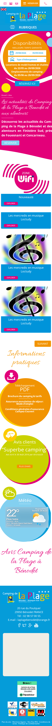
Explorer (11, 203)
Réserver (10, 143)
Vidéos (6, 3)
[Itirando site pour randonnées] (22, 712)
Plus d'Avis (24, 466)
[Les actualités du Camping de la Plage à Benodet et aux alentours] (26, 16)
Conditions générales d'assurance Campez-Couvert (24, 410)
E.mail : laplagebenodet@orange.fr (29, 620)
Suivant (42, 343)
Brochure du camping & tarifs (25, 396)
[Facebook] (20, 625)
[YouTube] (37, 625)
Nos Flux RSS (33, 722)
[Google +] (31, 625)
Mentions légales (19, 722)
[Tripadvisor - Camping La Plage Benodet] (27, 689)
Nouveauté (26, 197)
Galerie (12, 3)
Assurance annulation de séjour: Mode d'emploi (24, 402)
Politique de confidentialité (29, 723)
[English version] (3, 9)
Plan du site (6, 722)
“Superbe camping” (25, 449)
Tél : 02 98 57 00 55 (28, 616)
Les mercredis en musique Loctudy (26, 217)
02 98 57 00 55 (44, 3)
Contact (17, 3)
